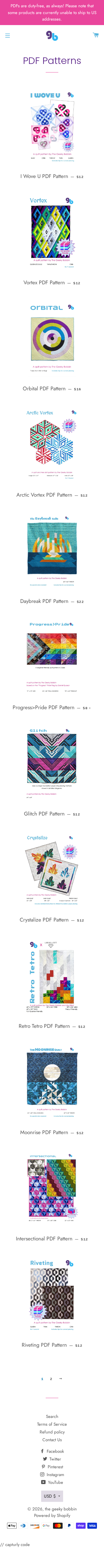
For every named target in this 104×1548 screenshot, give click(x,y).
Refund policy (52, 1432)
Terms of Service (52, 1424)
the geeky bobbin (61, 1509)
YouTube (55, 1482)
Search (52, 1416)
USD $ (50, 1496)
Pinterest (54, 1467)
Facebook (54, 1451)
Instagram (54, 1475)
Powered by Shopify (52, 1515)
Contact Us (52, 1440)
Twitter (54, 1459)
